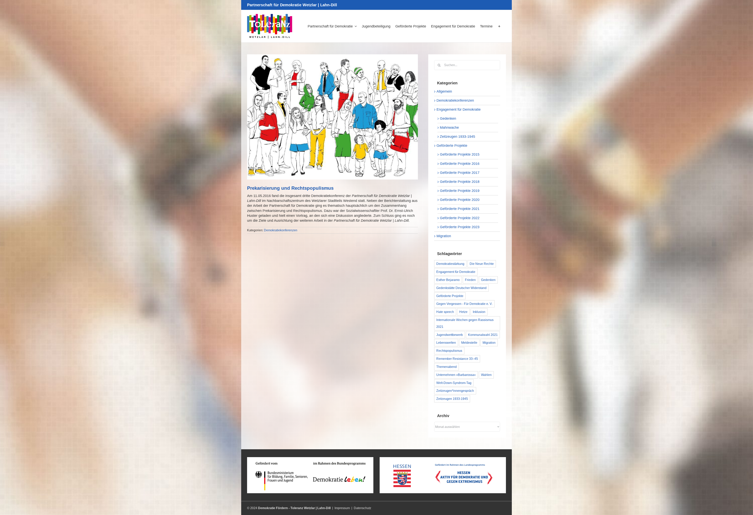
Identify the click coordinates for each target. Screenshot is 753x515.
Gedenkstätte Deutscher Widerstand (461, 288)
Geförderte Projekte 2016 (459, 164)
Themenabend (446, 366)
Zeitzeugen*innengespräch (455, 390)
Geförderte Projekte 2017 (459, 173)
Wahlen (486, 374)
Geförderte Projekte (452, 146)
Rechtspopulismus (449, 350)
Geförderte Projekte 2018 (459, 182)
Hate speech (445, 312)
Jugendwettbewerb (449, 334)
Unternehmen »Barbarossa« (456, 374)
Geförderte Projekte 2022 (459, 218)
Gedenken (448, 118)
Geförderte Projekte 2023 (459, 227)
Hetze (463, 312)
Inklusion (479, 312)
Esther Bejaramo (448, 280)
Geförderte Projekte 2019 (459, 191)
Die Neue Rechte (482, 263)
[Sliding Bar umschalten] (499, 26)
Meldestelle (469, 342)
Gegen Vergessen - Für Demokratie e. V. (464, 303)
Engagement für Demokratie (459, 109)
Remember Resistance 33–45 (457, 358)
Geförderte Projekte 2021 (459, 209)
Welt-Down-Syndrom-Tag (453, 383)
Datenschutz (362, 508)
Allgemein (444, 91)
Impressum (342, 508)
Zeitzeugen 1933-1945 (457, 137)
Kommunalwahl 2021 (483, 334)
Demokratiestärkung (450, 263)
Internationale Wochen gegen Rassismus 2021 (465, 323)
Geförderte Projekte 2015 (459, 154)
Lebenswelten (446, 342)
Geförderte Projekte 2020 (459, 200)
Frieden (470, 280)
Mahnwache (449, 127)
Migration (444, 236)
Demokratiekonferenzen (280, 230)
